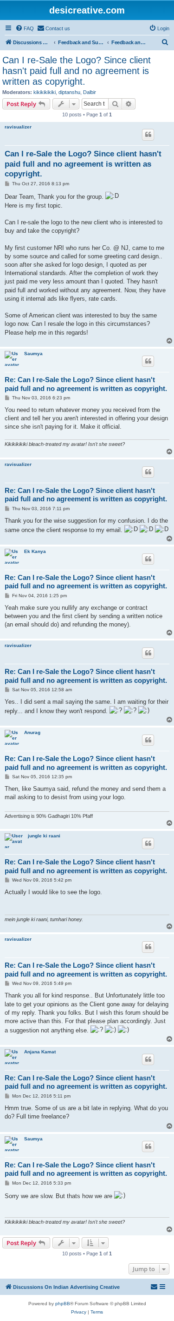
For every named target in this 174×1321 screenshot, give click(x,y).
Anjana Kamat (40, 1051)
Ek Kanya (35, 551)
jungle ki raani (44, 835)
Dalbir (89, 92)
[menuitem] (24, 28)
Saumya (33, 353)
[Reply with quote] (148, 134)
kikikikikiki (44, 92)
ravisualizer (18, 126)
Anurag (32, 732)
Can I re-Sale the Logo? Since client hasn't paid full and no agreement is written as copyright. (76, 71)
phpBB (62, 1303)
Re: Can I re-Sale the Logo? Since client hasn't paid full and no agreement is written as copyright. (86, 384)
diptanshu (69, 92)
